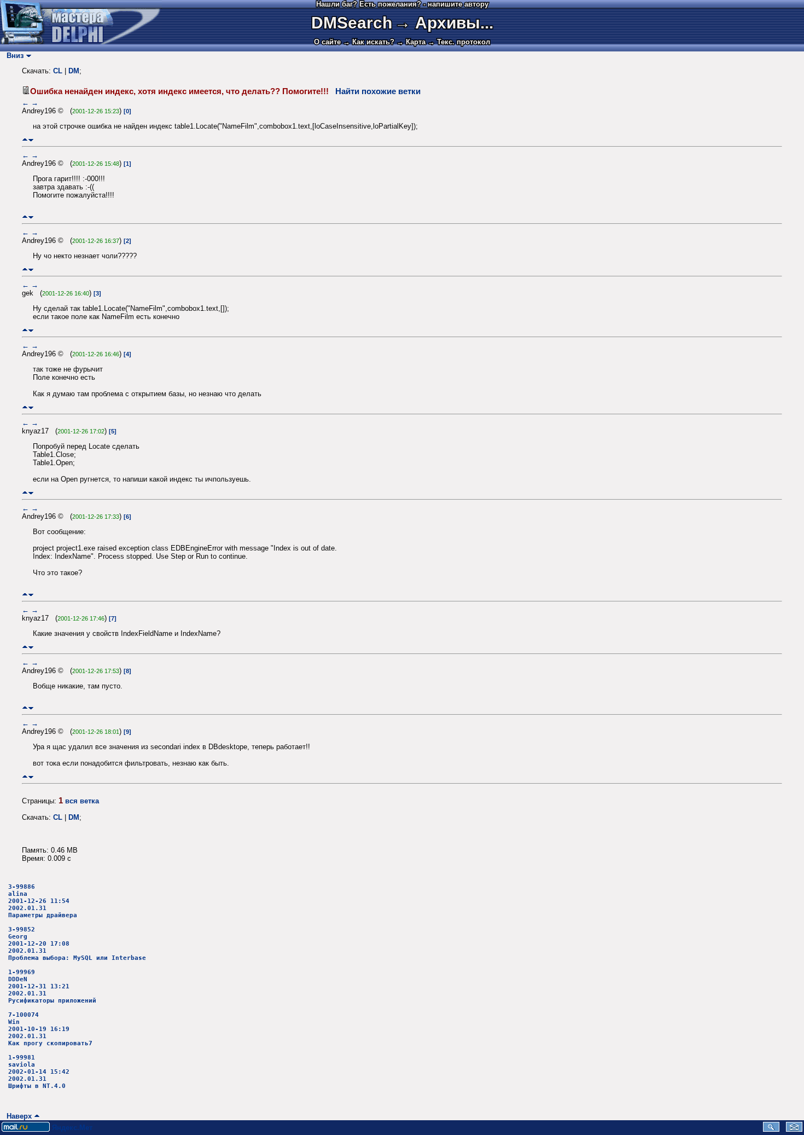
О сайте (327, 42)
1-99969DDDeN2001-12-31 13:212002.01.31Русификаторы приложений (52, 986)
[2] (127, 241)
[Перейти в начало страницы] (25, 140)
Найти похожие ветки (378, 91)
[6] (127, 516)
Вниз (13, 55)
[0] (127, 111)
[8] (127, 671)
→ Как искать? (368, 42)
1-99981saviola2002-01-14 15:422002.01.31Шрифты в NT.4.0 (38, 1072)
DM (73, 71)
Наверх (17, 1116)
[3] (97, 293)
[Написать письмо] (794, 1129)
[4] (127, 354)
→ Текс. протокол (459, 42)
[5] (112, 431)
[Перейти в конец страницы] (31, 140)
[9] (127, 731)
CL (57, 71)
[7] (112, 618)
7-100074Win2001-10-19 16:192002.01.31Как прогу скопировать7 (50, 1029)
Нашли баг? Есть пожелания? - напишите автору (402, 4)
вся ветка (82, 801)
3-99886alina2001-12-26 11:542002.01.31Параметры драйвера (42, 901)
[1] (127, 163)
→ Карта (411, 42)
